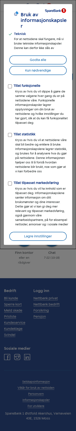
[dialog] (38, 124)
